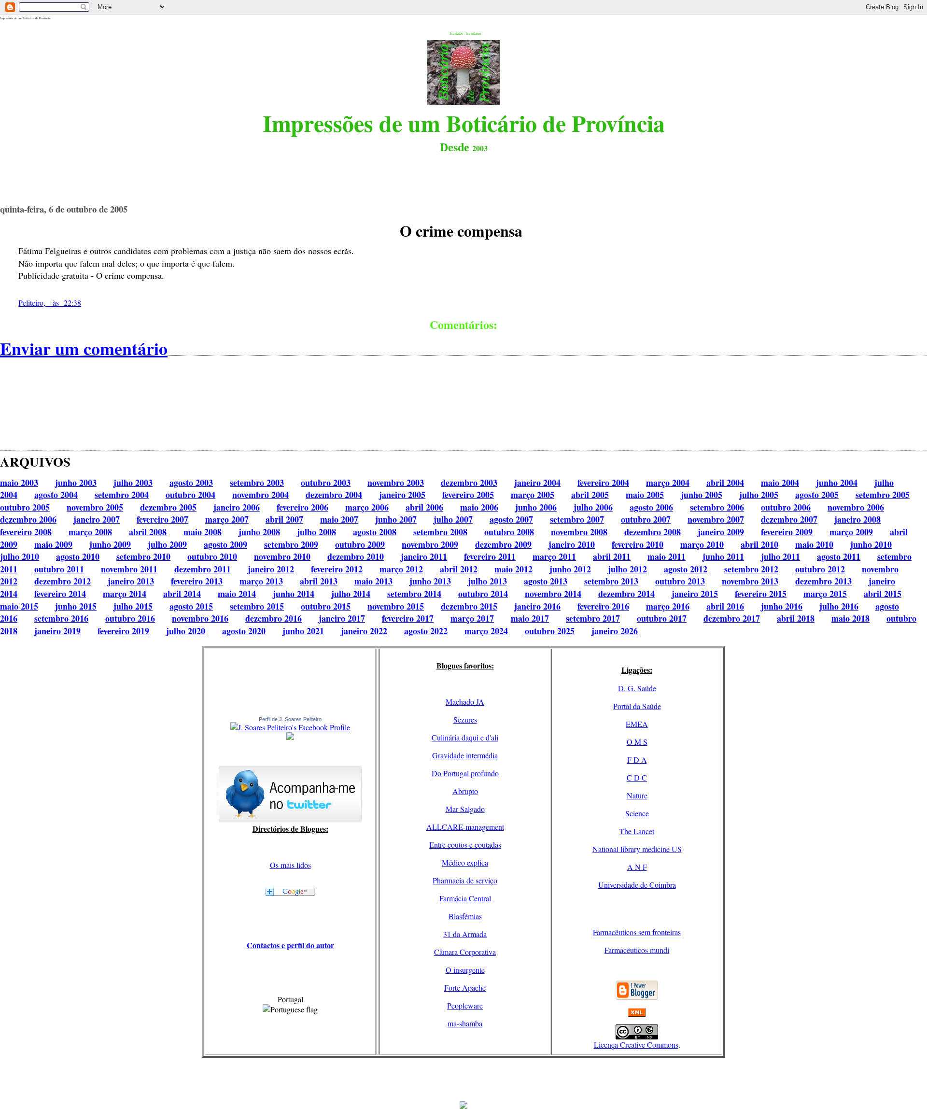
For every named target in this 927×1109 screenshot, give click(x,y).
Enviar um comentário (84, 348)
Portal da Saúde (637, 706)
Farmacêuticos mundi (636, 950)
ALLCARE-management (465, 827)
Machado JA (465, 702)
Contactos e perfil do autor (290, 945)
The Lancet (636, 831)
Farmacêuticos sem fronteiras (637, 932)
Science (637, 813)
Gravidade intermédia (465, 755)
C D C (637, 777)
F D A (637, 759)
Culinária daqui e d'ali (465, 737)
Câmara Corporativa (465, 952)
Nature (637, 795)
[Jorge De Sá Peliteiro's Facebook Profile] (290, 727)
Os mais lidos (290, 865)
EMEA (637, 724)
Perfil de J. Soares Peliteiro (290, 719)
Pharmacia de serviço (465, 880)
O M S (637, 742)
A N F (637, 867)
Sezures (465, 719)
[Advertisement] (463, 1079)
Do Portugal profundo (465, 773)
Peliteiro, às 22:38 (49, 303)
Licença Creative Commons (636, 1044)
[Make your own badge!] (290, 738)
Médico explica (465, 862)
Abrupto (465, 791)
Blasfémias (465, 916)
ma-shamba (465, 1023)
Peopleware (465, 1005)
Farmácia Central (465, 898)
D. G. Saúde (637, 688)
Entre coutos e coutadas (465, 844)
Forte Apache (465, 987)
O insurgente (465, 970)
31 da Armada (465, 934)
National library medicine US (637, 849)
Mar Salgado (465, 809)
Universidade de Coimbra (637, 885)
